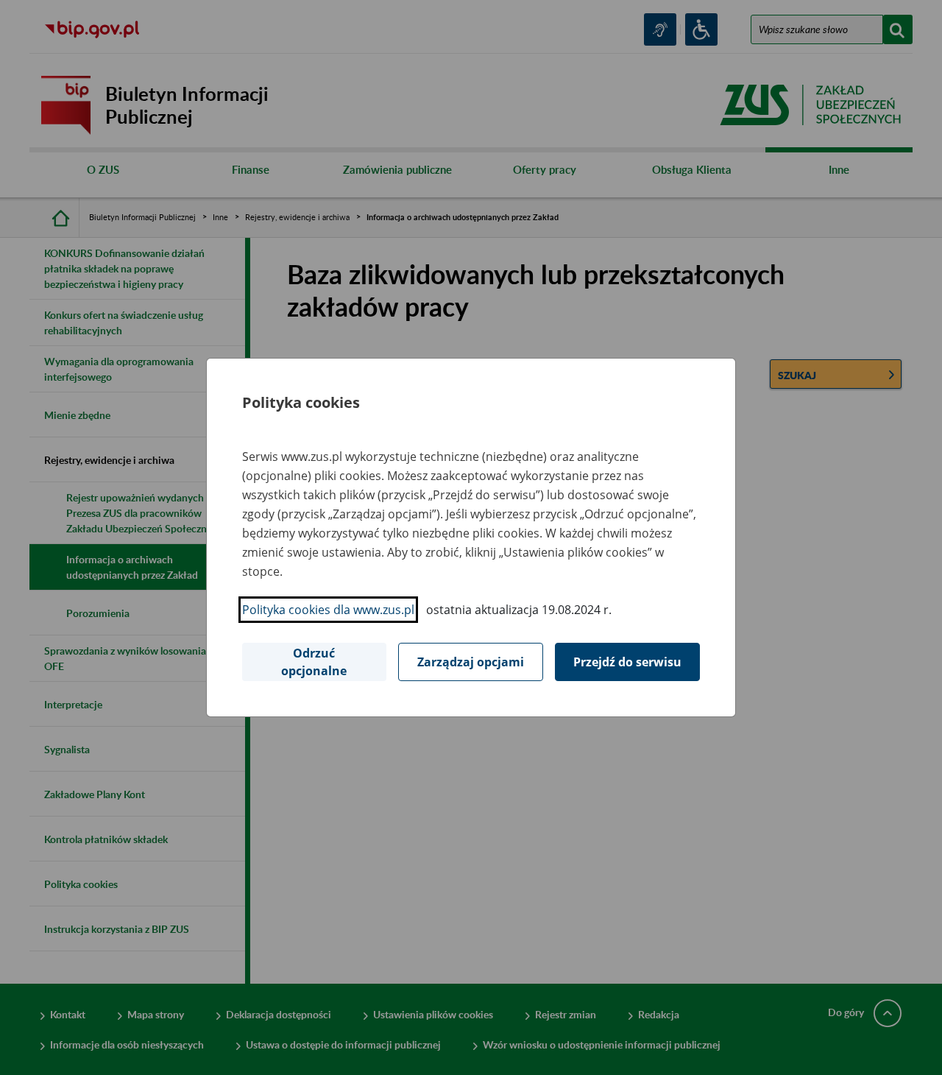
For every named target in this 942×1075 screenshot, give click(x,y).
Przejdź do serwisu (627, 662)
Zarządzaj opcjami (470, 662)
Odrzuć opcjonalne (314, 662)
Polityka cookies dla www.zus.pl (328, 610)
